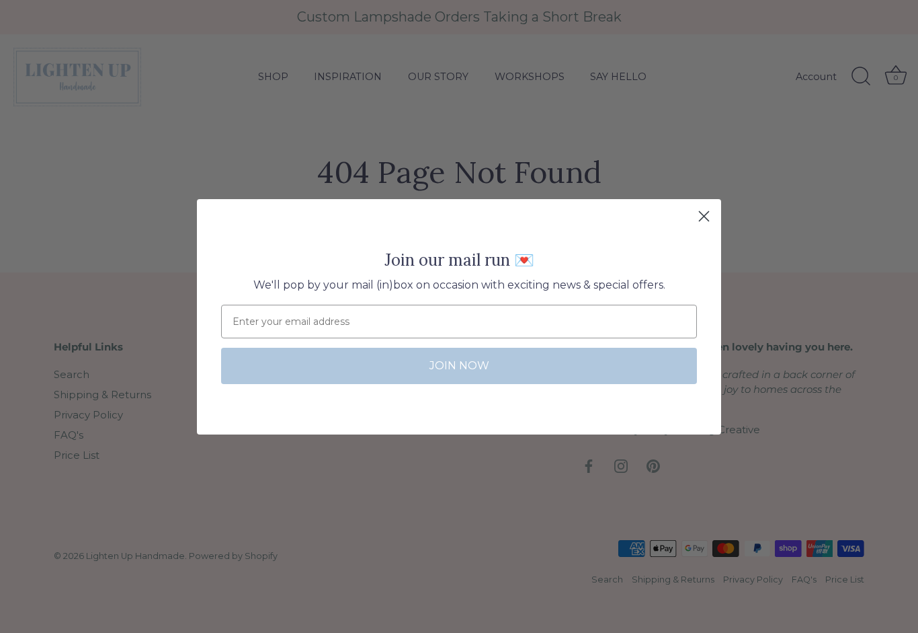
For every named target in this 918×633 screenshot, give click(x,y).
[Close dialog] (704, 216)
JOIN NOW (459, 365)
